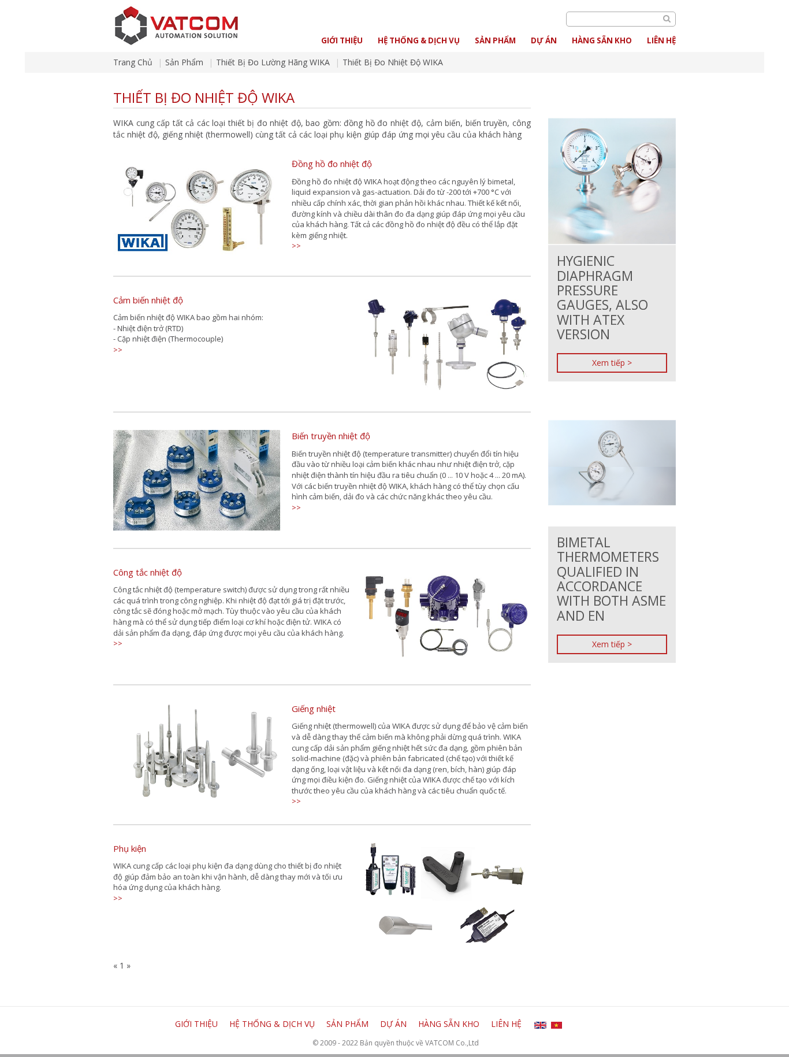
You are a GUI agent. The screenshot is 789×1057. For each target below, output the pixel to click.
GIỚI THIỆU (342, 40)
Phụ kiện (129, 848)
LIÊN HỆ (661, 40)
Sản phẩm (495, 40)
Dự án (544, 40)
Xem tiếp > (612, 362)
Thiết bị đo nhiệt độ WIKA (393, 62)
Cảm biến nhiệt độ (148, 300)
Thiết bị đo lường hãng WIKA (273, 62)
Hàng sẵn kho (602, 40)
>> (296, 245)
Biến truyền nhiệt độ (331, 436)
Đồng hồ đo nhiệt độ (332, 163)
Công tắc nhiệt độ (147, 572)
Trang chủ (132, 62)
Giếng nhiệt (314, 708)
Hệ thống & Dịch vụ (419, 40)
